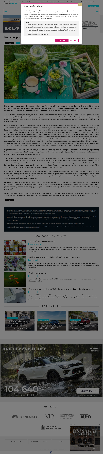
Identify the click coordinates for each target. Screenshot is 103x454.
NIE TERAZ (73, 40)
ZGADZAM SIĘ (61, 40)
